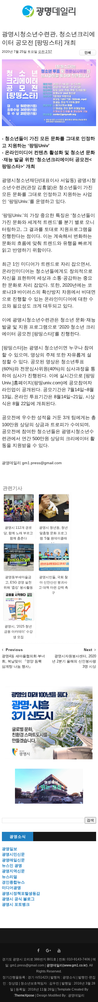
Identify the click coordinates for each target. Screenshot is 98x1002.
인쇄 (87, 52)
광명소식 (18, 836)
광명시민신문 (13, 854)
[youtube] (59, 950)
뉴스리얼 (9, 877)
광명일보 (9, 849)
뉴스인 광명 (12, 865)
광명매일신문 (13, 860)
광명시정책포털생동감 (21, 893)
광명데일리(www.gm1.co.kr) (67, 965)
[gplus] (48, 950)
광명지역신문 (13, 871)
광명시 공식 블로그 (18, 899)
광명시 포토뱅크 (16, 904)
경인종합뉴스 (13, 882)
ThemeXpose (24, 995)
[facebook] (38, 950)
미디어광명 (11, 887)
